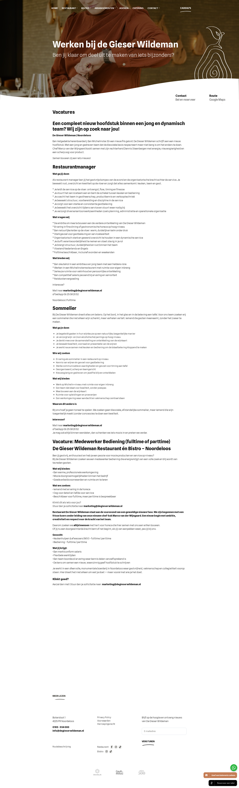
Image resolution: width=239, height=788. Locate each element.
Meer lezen (59, 695)
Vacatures (59, 606)
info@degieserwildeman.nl (68, 730)
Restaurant (69, 8)
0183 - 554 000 (61, 727)
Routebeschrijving (62, 746)
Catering (138, 8)
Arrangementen (104, 8)
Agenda (123, 8)
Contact (153, 8)
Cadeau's (185, 8)
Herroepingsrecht (106, 724)
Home (54, 8)
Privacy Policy (104, 717)
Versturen (148, 741)
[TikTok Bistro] (111, 751)
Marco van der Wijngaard (127, 515)
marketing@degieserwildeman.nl (103, 506)
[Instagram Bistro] (106, 751)
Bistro (85, 8)
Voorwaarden (103, 720)
